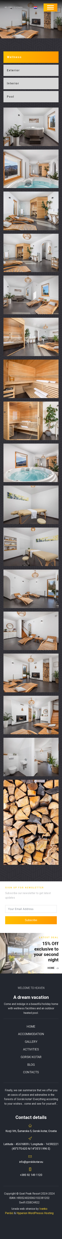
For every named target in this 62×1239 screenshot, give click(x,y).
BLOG (31, 1064)
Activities (31, 1049)
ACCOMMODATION (31, 1034)
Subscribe (31, 920)
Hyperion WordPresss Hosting (35, 1213)
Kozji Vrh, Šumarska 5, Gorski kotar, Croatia (31, 1131)
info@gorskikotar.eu (31, 1162)
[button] (53, 968)
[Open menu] (50, 7)
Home (31, 1026)
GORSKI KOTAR (31, 1057)
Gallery (31, 1041)
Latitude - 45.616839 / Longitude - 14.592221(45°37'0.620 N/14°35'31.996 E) (31, 1146)
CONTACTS (31, 1072)
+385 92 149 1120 (31, 1175)
